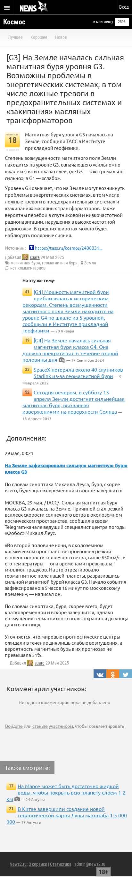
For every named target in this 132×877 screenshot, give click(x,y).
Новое (61, 37)
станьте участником (52, 726)
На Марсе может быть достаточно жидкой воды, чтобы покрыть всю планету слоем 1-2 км (66, 792)
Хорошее (38, 37)
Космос (14, 22)
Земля (90, 262)
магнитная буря (25, 262)
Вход (124, 7)
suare (35, 257)
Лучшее (15, 37)
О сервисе (38, 864)
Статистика (60, 864)
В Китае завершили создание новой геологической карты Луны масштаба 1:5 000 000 (66, 815)
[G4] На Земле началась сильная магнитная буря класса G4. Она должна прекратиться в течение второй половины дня (70, 350)
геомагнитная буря (60, 262)
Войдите (14, 726)
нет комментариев (27, 268)
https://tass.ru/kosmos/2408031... (68, 248)
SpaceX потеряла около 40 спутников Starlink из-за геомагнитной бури (78, 372)
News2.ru (18, 864)
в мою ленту (103, 22)
